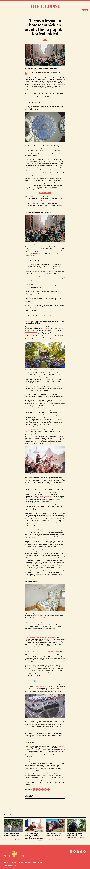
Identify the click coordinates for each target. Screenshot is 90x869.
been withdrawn (37, 686)
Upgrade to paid (45, 192)
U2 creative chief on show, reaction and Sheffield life (39, 637)
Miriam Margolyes (30, 762)
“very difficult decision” (45, 496)
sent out (34, 200)
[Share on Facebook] (37, 789)
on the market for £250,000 (40, 617)
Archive (47, 11)
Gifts (52, 11)
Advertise (40, 11)
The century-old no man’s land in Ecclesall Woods (75, 834)
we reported (30, 721)
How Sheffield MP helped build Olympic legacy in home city (41, 651)
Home (29, 11)
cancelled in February (31, 332)
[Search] (56, 11)
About (34, 11)
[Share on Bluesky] (45, 789)
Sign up (6, 862)
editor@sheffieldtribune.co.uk (47, 625)
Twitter (52, 316)
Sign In (60, 11)
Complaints (13, 862)
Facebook (37, 253)
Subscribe (84, 10)
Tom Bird (32, 149)
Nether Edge (59, 150)
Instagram (29, 253)
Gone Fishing (28, 665)
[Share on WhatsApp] (42, 789)
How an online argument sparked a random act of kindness (12, 835)
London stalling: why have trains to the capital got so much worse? (54, 835)
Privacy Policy (37, 862)
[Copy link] (48, 789)
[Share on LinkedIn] (39, 789)
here (45, 109)
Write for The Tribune (25, 862)
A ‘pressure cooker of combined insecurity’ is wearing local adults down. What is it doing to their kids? (34, 835)
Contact (46, 862)
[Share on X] (34, 789)
